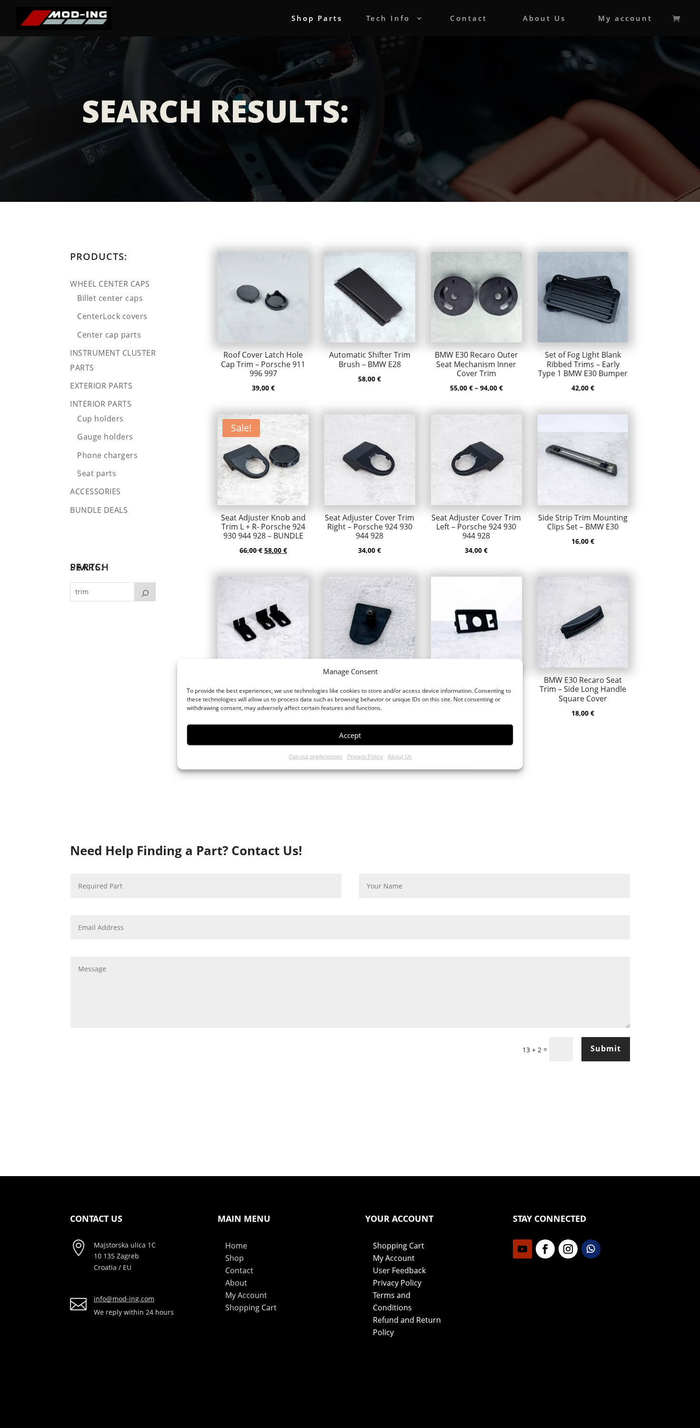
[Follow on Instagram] (568, 1248)
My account (625, 19)
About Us (400, 756)
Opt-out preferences (315, 756)
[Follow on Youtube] (522, 1248)
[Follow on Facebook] (545, 1248)
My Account (246, 1295)
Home (236, 1245)
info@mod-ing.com (124, 1298)
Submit (605, 1048)
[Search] (145, 591)
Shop (234, 1258)
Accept (350, 735)
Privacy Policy (365, 756)
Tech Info (388, 19)
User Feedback (399, 1270)
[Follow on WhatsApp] (590, 1248)
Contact (468, 19)
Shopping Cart (251, 1307)
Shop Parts (316, 19)
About (236, 1283)
